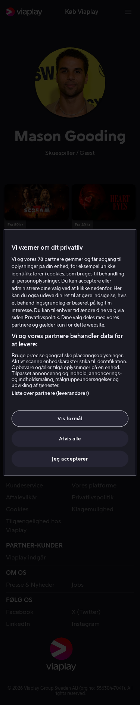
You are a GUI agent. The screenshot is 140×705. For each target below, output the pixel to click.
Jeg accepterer (70, 458)
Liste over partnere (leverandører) (50, 392)
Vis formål (70, 418)
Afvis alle (70, 438)
